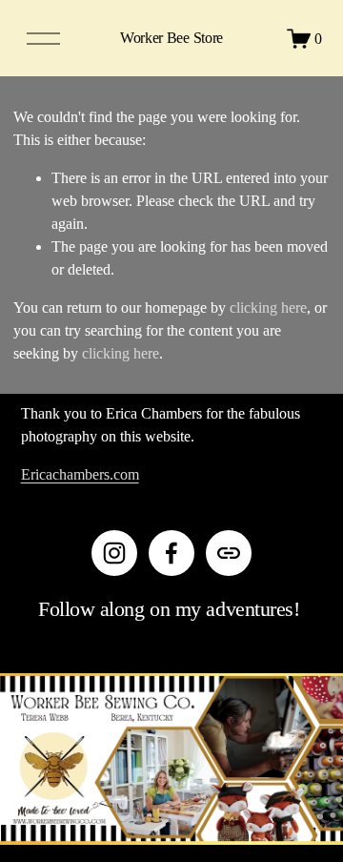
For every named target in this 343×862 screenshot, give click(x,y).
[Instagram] (114, 553)
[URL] (229, 553)
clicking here (268, 307)
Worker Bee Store (171, 38)
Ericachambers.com (80, 474)
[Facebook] (171, 553)
